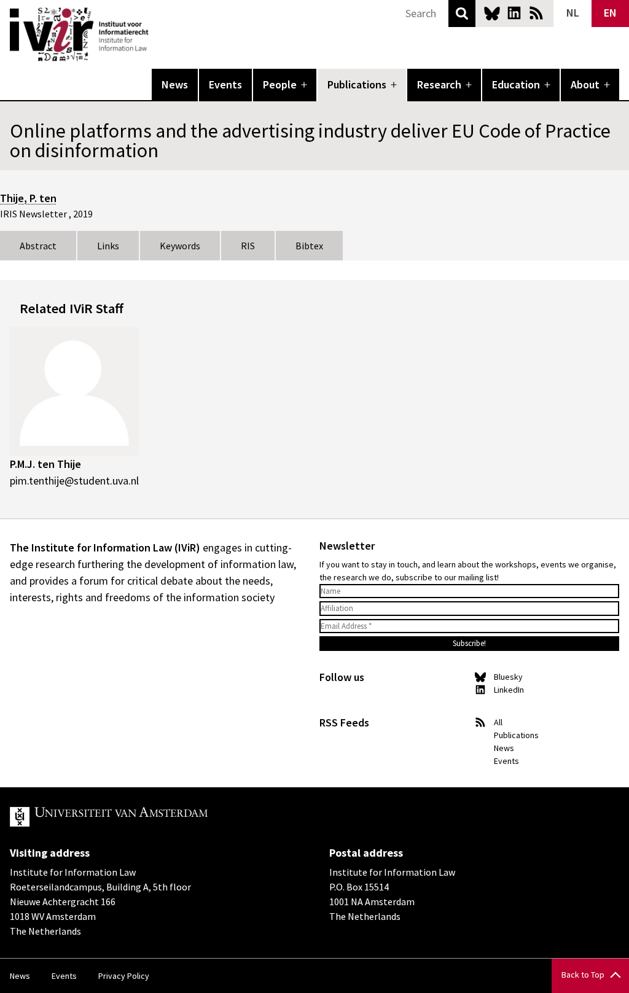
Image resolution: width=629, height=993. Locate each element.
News (175, 84)
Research (439, 84)
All (498, 722)
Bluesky (492, 12)
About (585, 84)
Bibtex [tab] (309, 245)
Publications (356, 84)
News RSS (536, 12)
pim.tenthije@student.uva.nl (74, 480)
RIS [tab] (248, 245)
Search (461, 13)
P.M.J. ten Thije (45, 464)
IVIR (157, 34)
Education (516, 84)
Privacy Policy (123, 975)
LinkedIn (514, 12)
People (280, 84)
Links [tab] (108, 245)
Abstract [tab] (38, 245)
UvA (152, 817)
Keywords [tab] (180, 245)
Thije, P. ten (28, 198)
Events (225, 84)
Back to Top (582, 974)
